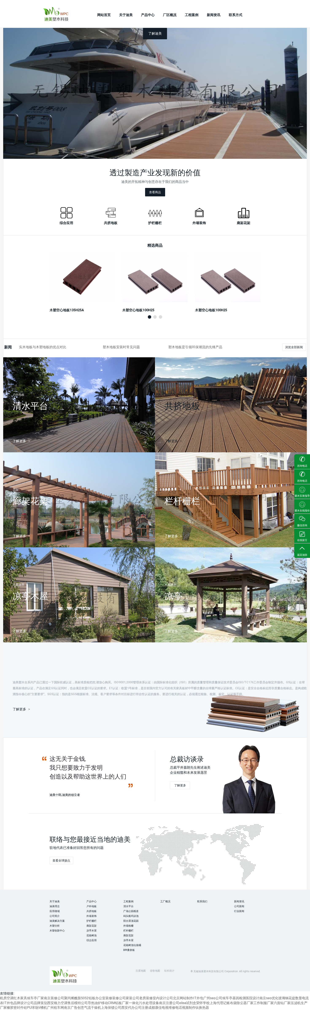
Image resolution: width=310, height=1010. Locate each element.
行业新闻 (239, 911)
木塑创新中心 (57, 930)
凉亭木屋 (91, 930)
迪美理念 (55, 906)
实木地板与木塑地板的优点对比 (42, 347)
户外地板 (91, 906)
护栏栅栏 (91, 920)
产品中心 (148, 15)
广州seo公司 (212, 998)
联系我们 (202, 901)
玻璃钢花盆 (286, 998)
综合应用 (91, 940)
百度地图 (141, 970)
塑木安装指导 (302, 495)
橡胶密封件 (15, 1008)
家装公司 (132, 998)
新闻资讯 (213, 15)
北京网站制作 (183, 998)
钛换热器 (202, 1008)
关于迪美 (126, 15)
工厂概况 (165, 901)
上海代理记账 (220, 1003)
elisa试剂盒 (187, 1003)
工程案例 (191, 15)
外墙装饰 (91, 916)
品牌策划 (40, 1003)
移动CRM (108, 1003)
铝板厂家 (122, 1003)
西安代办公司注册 (134, 1008)
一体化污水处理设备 (144, 1003)
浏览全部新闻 (294, 347)
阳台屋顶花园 (131, 920)
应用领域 (55, 911)
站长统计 (169, 970)
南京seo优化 (268, 998)
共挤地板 (91, 911)
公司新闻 (239, 906)
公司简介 (55, 916)
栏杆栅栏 (128, 930)
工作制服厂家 (263, 1003)
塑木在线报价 (302, 510)
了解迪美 (155, 33)
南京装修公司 (54, 998)
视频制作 (188, 1008)
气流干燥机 (92, 1008)
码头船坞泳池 (131, 916)
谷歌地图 (155, 970)
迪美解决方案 (57, 920)
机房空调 (6, 998)
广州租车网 (55, 1008)
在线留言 (302, 540)
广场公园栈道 (131, 911)
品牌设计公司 (23, 1003)
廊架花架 (91, 925)
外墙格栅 (128, 925)
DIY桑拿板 (129, 950)
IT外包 (198, 998)
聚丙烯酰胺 (72, 998)
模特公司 (81, 1003)
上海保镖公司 (111, 1008)
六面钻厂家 (282, 1003)
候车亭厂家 (35, 998)
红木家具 (20, 998)
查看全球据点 (61, 860)
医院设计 (252, 998)
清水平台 (128, 906)
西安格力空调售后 (60, 1003)
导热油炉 (94, 1003)
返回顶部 (302, 554)
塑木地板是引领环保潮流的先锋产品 (195, 347)
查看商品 (155, 192)
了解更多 (180, 785)
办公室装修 (103, 998)
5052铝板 (88, 998)
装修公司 (119, 998)
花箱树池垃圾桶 (132, 945)
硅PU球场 (31, 1008)
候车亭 (227, 998)
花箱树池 (91, 935)
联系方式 (235, 15)
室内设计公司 (163, 998)
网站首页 (104, 15)
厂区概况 (170, 15)
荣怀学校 (203, 1003)
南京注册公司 (169, 1003)
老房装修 (146, 998)
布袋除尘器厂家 (241, 1003)
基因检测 (239, 998)
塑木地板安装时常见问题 (121, 347)
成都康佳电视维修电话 (165, 1008)
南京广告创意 (74, 1008)
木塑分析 (55, 925)
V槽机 (42, 1008)
